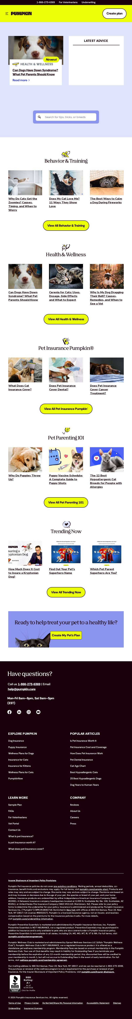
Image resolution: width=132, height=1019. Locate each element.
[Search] (39, 117)
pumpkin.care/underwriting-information (33, 918)
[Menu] (7, 13)
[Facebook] (9, 712)
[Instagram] (29, 712)
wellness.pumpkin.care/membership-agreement (43, 960)
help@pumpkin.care (22, 689)
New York (71, 910)
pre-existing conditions (65, 886)
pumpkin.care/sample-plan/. (94, 889)
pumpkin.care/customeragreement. (25, 936)
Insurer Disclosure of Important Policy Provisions (32, 880)
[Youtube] (38, 712)
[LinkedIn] (19, 712)
